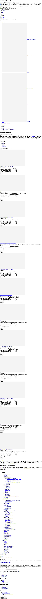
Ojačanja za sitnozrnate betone (7, 535)
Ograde (3, 580)
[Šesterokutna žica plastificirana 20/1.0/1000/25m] (12, 397)
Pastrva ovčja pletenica (8, 506)
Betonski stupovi (7, 483)
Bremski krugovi (6, 543)
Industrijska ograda (6, 527)
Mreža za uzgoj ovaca (8, 514)
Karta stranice (8, 596)
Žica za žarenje (4, 587)
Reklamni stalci (6, 551)
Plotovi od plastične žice (8, 522)
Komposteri (5, 550)
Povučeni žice (5, 541)
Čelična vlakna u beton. (7, 537)
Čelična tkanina (6, 538)
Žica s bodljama (6, 498)
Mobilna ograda (6, 516)
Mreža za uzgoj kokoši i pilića (9, 512)
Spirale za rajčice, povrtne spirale (8, 547)
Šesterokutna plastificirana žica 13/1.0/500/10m (6, 217)
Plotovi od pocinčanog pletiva (9, 521)
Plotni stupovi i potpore (7, 477)
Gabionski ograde (7, 525)
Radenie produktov (2, 148)
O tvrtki (3, 14)
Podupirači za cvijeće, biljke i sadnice (8, 546)
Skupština (3, 594)
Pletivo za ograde (6, 503)
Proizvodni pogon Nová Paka (6, 593)
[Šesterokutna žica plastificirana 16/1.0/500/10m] (12, 191)
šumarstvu (33, 136)
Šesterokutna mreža (7, 495)
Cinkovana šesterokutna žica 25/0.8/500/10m (6, 295)
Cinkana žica (5, 475)
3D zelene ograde (7, 490)
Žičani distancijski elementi (7, 536)
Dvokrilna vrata (7, 486)
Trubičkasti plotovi (7, 524)
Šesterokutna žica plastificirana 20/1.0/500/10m (6, 166)
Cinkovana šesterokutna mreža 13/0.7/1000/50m (6, 346)
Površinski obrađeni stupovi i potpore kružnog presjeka (14, 479)
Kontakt (3, 15)
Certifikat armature (4, 576)
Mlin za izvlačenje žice (5, 588)
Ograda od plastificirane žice (9, 518)
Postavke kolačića (15, 596)
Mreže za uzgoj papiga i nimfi (9, 515)
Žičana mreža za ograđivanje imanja (5, 562)
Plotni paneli (5, 488)
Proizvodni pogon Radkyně (5, 592)
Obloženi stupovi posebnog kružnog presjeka (13, 480)
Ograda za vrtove (6, 517)
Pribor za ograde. (7, 491)
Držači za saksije (6, 548)
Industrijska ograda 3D (8, 528)
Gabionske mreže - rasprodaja (6, 123)
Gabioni (3, 581)
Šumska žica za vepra (8, 502)
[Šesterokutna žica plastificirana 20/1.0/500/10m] (12, 165)
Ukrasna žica (5, 496)
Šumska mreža (6, 499)
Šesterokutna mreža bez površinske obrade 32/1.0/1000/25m (8, 243)
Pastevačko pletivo (6, 505)
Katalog (3, 122)
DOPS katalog (4, 574)
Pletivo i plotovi (2, 467)
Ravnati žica (5, 544)
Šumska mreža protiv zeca (8, 501)
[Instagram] (2, 12)
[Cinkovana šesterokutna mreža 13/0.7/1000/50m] (12, 345)
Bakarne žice (5, 542)
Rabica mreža (5, 539)
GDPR (19, 571)
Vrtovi (3, 582)
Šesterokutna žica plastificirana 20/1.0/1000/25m (6, 398)
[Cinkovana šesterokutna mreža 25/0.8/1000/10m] (12, 423)
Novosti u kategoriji (3, 554)
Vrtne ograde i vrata (7, 520)
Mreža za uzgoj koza (8, 513)
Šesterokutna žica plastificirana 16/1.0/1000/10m (6, 372)
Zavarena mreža (6, 476)
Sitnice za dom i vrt (6, 552)
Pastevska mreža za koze (8, 507)
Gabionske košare (6, 533)
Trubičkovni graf (6, 492)
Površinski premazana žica (7, 474)
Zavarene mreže (7, 494)
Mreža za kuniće (7, 510)
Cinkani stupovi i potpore (8, 481)
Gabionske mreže (6, 532)
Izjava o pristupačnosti (3, 596)
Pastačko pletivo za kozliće (8, 508)
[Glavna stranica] (2, 17)
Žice (2, 540)
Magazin (1, 556)
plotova (36, 468)
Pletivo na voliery (6, 509)
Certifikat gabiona (4, 575)
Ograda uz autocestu (6, 530)
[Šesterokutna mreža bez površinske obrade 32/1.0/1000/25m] (12, 242)
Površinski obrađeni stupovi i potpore (10, 478)
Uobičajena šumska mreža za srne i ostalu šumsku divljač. (12, 500)
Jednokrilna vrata (7, 485)
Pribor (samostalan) (7, 487)
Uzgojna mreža (6, 511)
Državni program (4, 553)
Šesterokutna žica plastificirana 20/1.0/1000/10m (6, 269)
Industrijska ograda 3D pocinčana (11, 529)
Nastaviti (1, 6)
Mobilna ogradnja (6, 497)
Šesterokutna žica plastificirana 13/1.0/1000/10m (6, 449)
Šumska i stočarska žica (7, 484)
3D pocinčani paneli (7, 489)
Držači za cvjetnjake (6, 549)
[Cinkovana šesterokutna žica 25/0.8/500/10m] (12, 294)
